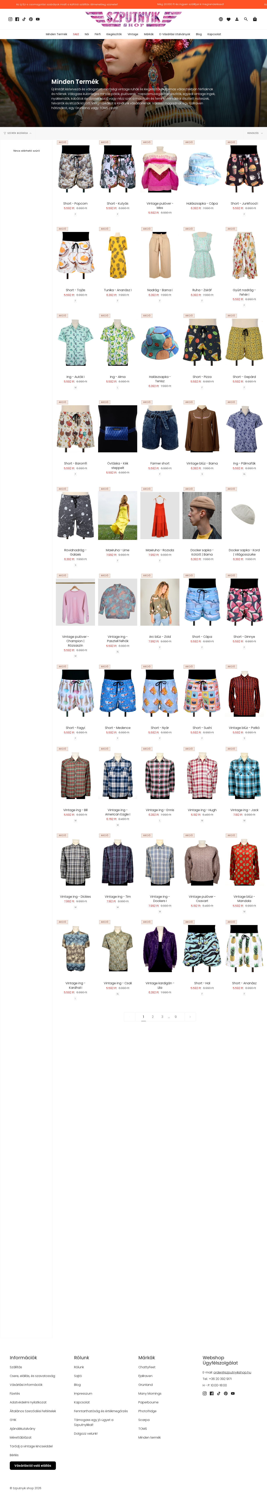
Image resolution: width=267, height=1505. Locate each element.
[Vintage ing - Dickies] (75, 862)
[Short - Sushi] (202, 693)
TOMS (142, 1428)
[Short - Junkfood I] (244, 169)
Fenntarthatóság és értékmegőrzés (101, 1411)
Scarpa (144, 1420)
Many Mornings (149, 1393)
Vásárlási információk (26, 1384)
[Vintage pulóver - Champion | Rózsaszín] (75, 602)
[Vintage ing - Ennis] (159, 775)
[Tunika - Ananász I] (117, 255)
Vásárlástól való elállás (32, 1466)
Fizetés (15, 1393)
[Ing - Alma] (117, 342)
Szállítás (16, 1367)
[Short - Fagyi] (75, 693)
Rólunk (79, 1367)
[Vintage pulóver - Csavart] (202, 862)
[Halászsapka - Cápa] (202, 169)
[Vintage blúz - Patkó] (244, 693)
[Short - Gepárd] (244, 342)
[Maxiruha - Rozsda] (159, 515)
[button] (87, 34)
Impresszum (83, 1393)
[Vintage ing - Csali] (117, 948)
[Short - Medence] (117, 693)
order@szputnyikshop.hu (232, 1372)
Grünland (145, 1384)
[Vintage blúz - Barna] (202, 428)
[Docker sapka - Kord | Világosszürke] (244, 515)
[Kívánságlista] (228, 19)
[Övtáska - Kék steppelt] (117, 428)
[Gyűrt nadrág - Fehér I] (244, 255)
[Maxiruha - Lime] (117, 515)
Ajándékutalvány (22, 1428)
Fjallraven (145, 1376)
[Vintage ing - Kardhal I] (75, 948)
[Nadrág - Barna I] (159, 255)
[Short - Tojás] (75, 255)
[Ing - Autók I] (75, 342)
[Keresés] (245, 19)
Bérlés (14, 1455)
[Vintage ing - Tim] (117, 862)
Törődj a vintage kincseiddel (31, 1446)
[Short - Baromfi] (75, 428)
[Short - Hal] (202, 948)
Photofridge (147, 1411)
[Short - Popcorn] (75, 169)
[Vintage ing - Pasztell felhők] (117, 602)
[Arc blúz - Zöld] (159, 602)
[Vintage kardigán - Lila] (159, 948)
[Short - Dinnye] (244, 602)
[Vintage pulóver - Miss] (159, 169)
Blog (77, 1384)
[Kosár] (254, 19)
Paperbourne (148, 1402)
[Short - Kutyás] (117, 169)
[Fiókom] (236, 19)
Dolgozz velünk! (86, 1433)
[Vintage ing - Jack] (244, 775)
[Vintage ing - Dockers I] (159, 862)
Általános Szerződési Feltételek (33, 1411)
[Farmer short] (159, 428)
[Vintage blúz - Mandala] (244, 862)
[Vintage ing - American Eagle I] (117, 775)
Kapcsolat (82, 1402)
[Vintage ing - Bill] (75, 775)
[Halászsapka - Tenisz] (159, 342)
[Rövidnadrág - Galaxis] (75, 515)
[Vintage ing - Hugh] (202, 775)
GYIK (13, 1420)
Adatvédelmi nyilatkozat (28, 1402)
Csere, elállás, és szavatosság (32, 1376)
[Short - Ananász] (244, 948)
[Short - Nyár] (159, 693)
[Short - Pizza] (202, 342)
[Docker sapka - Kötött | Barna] (202, 515)
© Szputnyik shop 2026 (25, 1488)
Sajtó (78, 1376)
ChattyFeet (146, 1367)
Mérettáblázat (20, 1437)
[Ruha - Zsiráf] (202, 255)
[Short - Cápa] (202, 602)
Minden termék (149, 1437)
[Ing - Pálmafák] (244, 428)
